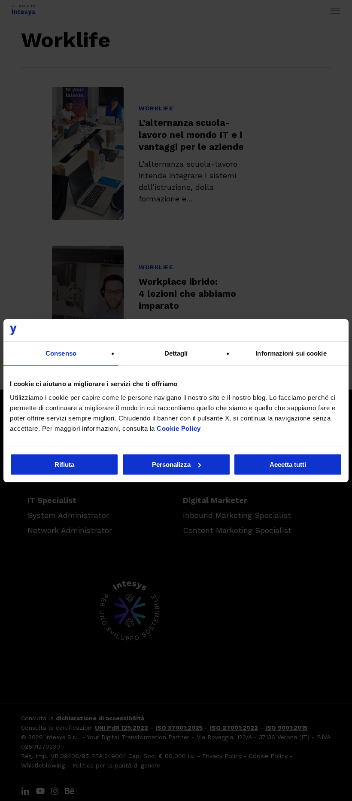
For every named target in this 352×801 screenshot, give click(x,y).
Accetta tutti (288, 464)
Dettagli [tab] (176, 353)
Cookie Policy (179, 428)
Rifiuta (64, 464)
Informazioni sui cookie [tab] (290, 353)
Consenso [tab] (61, 353)
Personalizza (171, 464)
